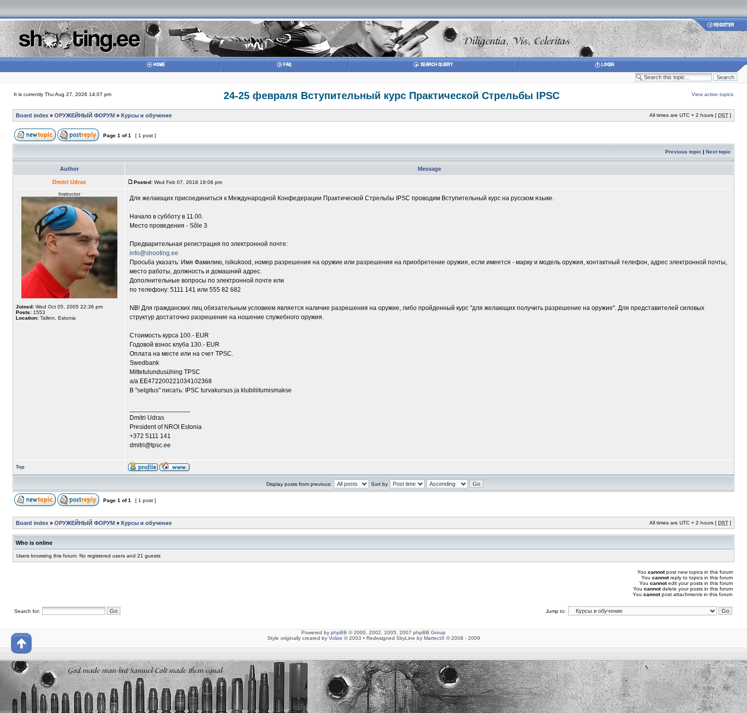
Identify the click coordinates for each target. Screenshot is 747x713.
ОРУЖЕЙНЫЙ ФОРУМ (84, 115)
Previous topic (683, 151)
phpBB (339, 632)
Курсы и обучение (146, 115)
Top (20, 467)
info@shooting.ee (154, 253)
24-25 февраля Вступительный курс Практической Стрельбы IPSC (391, 95)
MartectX (434, 638)
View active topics (712, 94)
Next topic (718, 151)
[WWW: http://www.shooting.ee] (175, 469)
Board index (32, 115)
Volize (336, 638)
